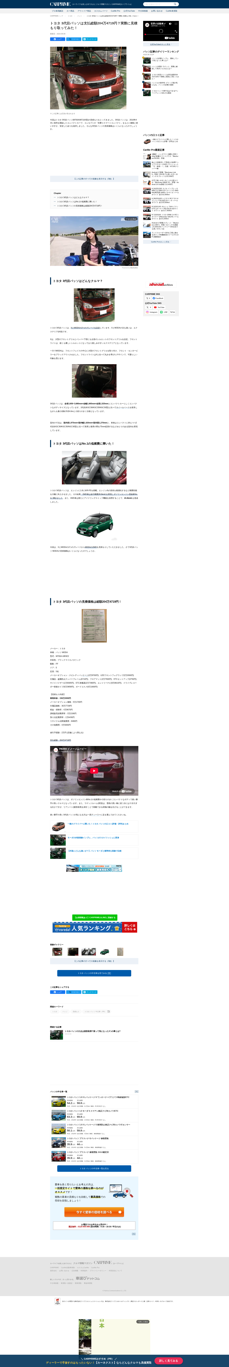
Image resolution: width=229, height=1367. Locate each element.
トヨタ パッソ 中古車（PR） (95, 1012)
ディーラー (96, 815)
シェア (59, 39)
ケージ (85, 675)
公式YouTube (129, 11)
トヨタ (70, 16)
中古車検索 (143, 11)
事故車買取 (88, 1283)
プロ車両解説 (57, 11)
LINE (165, 312)
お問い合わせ (157, 11)
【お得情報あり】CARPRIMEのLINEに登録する (95, 918)
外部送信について (115, 1271)
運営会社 (53, 1271)
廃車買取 (78, 1283)
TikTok (172, 312)
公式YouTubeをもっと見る (160, 44)
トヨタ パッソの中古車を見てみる (94, 973)
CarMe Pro (115, 11)
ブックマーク (91, 39)
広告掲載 (75, 1271)
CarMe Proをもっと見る (160, 242)
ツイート (75, 39)
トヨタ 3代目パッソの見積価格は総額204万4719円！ (79, 206)
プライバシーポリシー (98, 1271)
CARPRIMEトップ (56, 16)
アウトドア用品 (84, 11)
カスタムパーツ (101, 11)
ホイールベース (123, 407)
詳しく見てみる (168, 1360)
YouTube (161, 307)
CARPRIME (54, 1267)
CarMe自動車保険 (68, 1267)
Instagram (153, 312)
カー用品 (70, 11)
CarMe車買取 (171, 11)
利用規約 (84, 1271)
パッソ (79, 16)
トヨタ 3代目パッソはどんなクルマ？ (73, 197)
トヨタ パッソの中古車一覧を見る (94, 1168)
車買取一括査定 (67, 1283)
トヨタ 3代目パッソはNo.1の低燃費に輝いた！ (77, 202)
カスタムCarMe (83, 1267)
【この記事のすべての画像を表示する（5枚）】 (94, 179)
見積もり (76, 1012)
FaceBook (159, 298)
